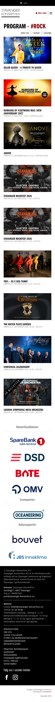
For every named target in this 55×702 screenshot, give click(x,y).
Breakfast (47, 691)
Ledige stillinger (13, 635)
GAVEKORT (9, 652)
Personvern (10, 655)
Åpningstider (11, 629)
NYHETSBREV (10, 663)
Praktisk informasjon (16, 649)
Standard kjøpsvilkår (16, 657)
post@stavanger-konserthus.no (19, 596)
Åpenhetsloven (12, 643)
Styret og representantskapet (21, 638)
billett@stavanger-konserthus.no (27, 606)
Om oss (8, 632)
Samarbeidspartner (15, 640)
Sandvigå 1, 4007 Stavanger (17, 590)
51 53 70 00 (17, 609)
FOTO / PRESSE (11, 660)
